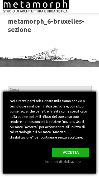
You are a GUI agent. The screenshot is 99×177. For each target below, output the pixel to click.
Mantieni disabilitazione (63, 161)
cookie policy (28, 116)
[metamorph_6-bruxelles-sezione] (49, 52)
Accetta (71, 152)
